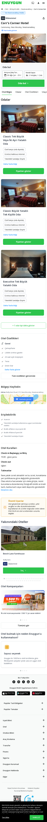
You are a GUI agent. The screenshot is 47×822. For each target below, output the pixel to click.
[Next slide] (42, 118)
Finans (5, 752)
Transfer (6, 745)
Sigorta (6, 758)
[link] (2, 9)
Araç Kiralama (9, 739)
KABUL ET (36, 817)
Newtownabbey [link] (26, 9)
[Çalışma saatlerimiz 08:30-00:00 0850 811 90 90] (32, 2)
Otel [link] (6, 9)
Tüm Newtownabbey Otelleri (14, 13)
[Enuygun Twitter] (23, 682)
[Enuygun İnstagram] (18, 682)
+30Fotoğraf (11, 59)
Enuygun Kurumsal (11, 764)
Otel (5, 727)
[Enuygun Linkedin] (28, 682)
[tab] (7, 92)
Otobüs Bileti (8, 733)
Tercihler (5, 817)
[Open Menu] (43, 3)
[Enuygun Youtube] (33, 682)
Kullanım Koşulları (33, 788)
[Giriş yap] (38, 3)
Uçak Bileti (7, 720)
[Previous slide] (5, 118)
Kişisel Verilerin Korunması (16, 788)
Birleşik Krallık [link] (14, 9)
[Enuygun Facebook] (13, 682)
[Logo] (11, 3)
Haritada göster (25, 399)
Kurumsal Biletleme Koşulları (23, 791)
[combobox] (14, 75)
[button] (23, 48)
